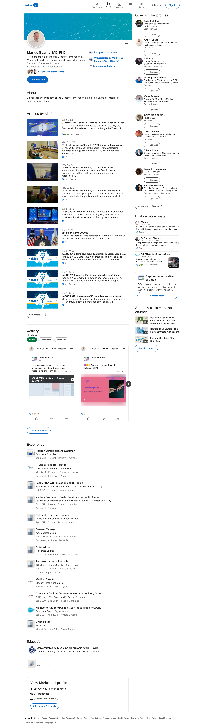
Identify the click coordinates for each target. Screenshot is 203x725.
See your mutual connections (51, 72)
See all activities (38, 430)
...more (68, 371)
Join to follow (37, 79)
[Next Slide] (128, 384)
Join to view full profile (44, 706)
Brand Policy (152, 718)
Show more (34, 314)
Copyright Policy (137, 718)
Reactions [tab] (61, 339)
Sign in (172, 5)
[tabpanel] (78, 383)
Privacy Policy (83, 718)
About (44, 718)
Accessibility (54, 718)
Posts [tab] (32, 339)
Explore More (157, 295)
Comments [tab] (45, 339)
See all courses (146, 348)
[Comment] (51, 419)
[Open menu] (127, 43)
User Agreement (68, 718)
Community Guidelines (34, 723)
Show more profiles (147, 206)
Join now (156, 5)
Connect (154, 34)
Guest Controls (165, 718)
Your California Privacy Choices (103, 718)
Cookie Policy (123, 718)
